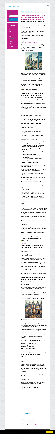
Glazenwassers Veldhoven (32, 421)
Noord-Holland (11, 39)
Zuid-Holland (11, 46)
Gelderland (11, 33)
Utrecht (10, 43)
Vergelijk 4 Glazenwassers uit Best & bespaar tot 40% (31, 90)
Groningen (11, 34)
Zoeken (11, 19)
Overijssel (10, 41)
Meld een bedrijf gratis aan (39, 424)
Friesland (10, 31)
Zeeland (10, 44)
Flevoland (10, 29)
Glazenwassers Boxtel (31, 420)
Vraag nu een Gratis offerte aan (30, 42)
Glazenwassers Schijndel (32, 422)
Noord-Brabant (11, 38)
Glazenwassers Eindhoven (32, 419)
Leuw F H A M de (27, 413)
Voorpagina (22, 11)
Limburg (10, 36)
